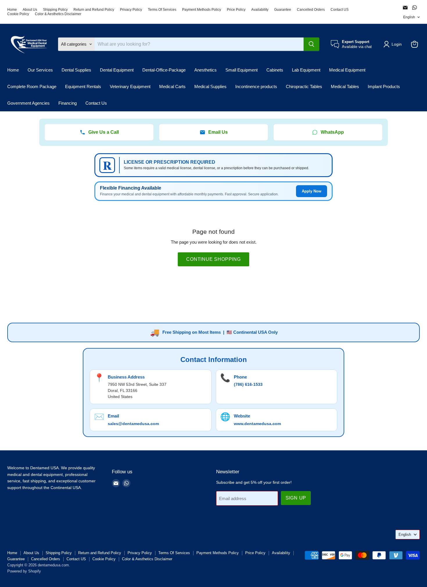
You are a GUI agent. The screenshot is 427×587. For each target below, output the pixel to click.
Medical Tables (345, 86)
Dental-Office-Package (164, 69)
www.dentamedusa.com (257, 423)
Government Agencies (28, 103)
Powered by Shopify (24, 571)
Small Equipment (241, 69)
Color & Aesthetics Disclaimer (58, 14)
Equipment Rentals (83, 86)
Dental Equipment (117, 69)
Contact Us (96, 103)
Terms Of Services (162, 10)
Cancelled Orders (311, 10)
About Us (30, 10)
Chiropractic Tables (304, 86)
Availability (259, 10)
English (409, 17)
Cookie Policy (18, 14)
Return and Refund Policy (93, 10)
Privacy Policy (131, 10)
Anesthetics (205, 69)
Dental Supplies (76, 69)
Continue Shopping (213, 259)
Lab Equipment (306, 69)
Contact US (340, 10)
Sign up (296, 497)
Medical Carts (172, 86)
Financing (67, 103)
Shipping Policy (55, 10)
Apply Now (311, 191)
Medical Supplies (210, 86)
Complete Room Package (31, 86)
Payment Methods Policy (201, 10)
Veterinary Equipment (130, 86)
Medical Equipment (347, 69)
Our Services (40, 69)
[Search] (311, 44)
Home (12, 10)
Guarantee (282, 10)
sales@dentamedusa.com (133, 423)
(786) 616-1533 (248, 384)
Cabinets (274, 69)
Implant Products (384, 86)
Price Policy (236, 10)
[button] (393, 44)
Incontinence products (256, 86)
